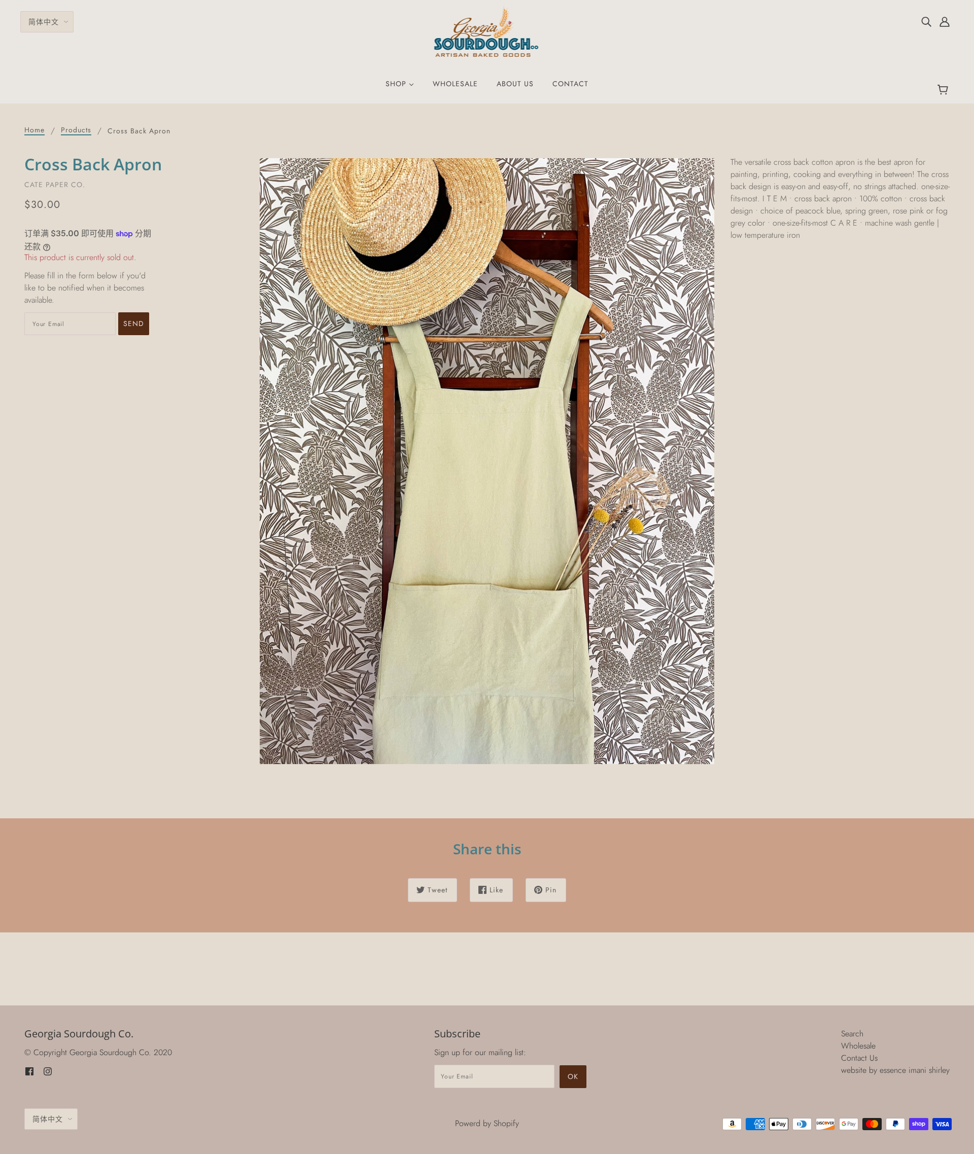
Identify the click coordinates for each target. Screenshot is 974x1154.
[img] (926, 21)
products (76, 130)
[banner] (487, 31)
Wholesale (858, 1046)
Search (852, 1033)
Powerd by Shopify (487, 1123)
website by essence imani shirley (895, 1070)
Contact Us (859, 1058)
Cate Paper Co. (54, 184)
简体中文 (43, 22)
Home (34, 130)
